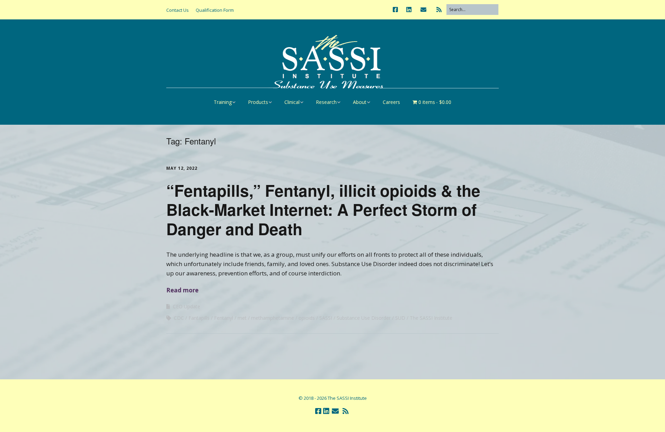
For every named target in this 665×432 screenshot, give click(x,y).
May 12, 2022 (181, 168)
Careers (391, 102)
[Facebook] (397, 9)
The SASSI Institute (431, 318)
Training (223, 102)
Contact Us (177, 10)
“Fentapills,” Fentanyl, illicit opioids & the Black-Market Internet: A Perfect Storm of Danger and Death (323, 209)
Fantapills (199, 318)
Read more (182, 290)
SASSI (325, 318)
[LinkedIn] (409, 9)
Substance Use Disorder (364, 318)
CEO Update (186, 306)
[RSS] (439, 9)
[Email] (423, 9)
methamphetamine (272, 318)
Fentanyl (223, 318)
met (242, 318)
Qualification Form (215, 10)
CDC (179, 318)
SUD (400, 318)
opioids (307, 318)
